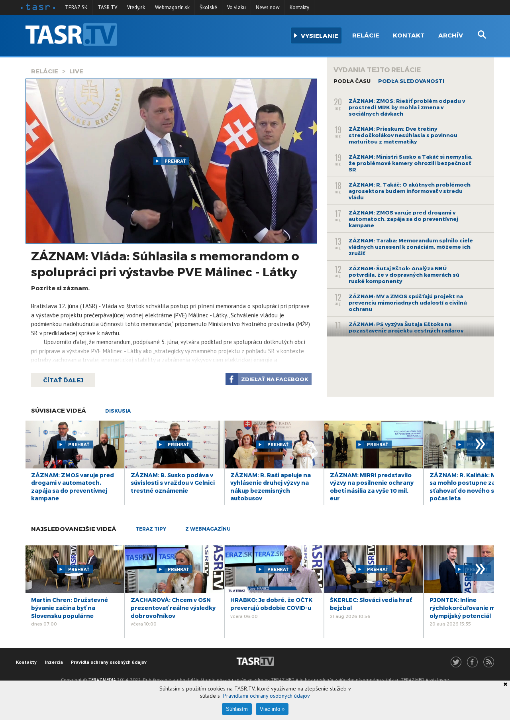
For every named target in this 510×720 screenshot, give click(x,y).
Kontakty (299, 7)
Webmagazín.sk (172, 7)
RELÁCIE (44, 71)
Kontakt (409, 35)
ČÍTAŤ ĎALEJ (63, 380)
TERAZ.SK (76, 7)
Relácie (365, 35)
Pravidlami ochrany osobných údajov (266, 695)
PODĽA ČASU (352, 81)
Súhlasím (237, 709)
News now (268, 7)
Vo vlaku (236, 7)
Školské (208, 7)
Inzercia (54, 662)
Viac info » (272, 709)
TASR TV (107, 7)
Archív (450, 35)
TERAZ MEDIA (102, 680)
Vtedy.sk (136, 7)
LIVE (76, 71)
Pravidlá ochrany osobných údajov (109, 662)
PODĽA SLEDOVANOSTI (411, 81)
